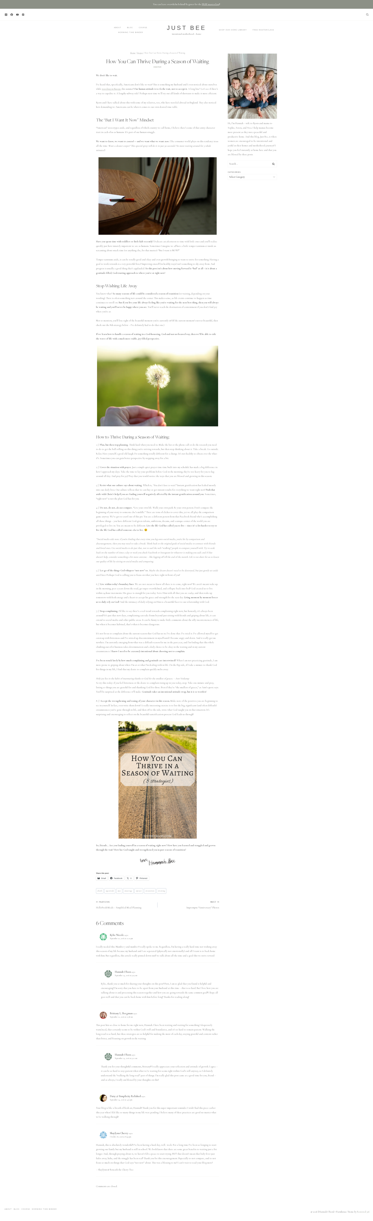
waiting (161, 891)
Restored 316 (363, 1211)
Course (143, 28)
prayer (139, 891)
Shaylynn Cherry (119, 1133)
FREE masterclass (210, 4)
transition (149, 891)
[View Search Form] (367, 14)
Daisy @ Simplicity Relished (125, 1096)
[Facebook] (11, 14)
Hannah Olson (123, 971)
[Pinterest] (23, 14)
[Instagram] (5, 14)
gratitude (110, 891)
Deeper (157, 67)
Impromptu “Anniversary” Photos (202, 905)
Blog (130, 28)
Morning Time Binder (130, 32)
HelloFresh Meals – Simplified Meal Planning (118, 905)
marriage (128, 891)
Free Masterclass (263, 30)
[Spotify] (28, 14)
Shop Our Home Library (233, 30)
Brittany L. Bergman (121, 1013)
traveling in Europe (111, 88)
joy (119, 891)
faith (99, 891)
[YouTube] (17, 14)
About (117, 28)
